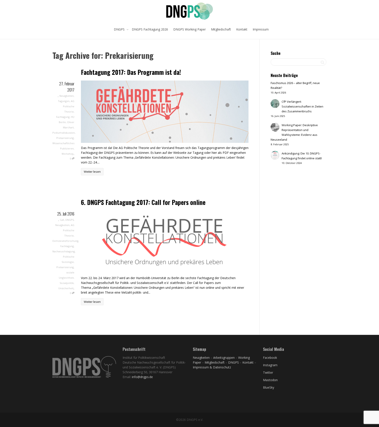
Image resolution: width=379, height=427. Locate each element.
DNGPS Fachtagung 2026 (150, 29)
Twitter (268, 372)
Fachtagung (63, 116)
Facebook (270, 357)
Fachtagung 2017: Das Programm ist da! (131, 72)
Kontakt (241, 29)
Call (62, 219)
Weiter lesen (92, 172)
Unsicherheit (65, 288)
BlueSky (268, 387)
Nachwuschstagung (63, 251)
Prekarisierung (65, 138)
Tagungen (64, 101)
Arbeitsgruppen (224, 357)
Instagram (270, 365)
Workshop (67, 153)
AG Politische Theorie (68, 106)
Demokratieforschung (65, 240)
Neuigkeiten (66, 95)
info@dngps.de (142, 377)
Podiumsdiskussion (63, 132)
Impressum (261, 29)
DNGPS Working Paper (189, 29)
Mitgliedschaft (221, 29)
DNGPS (119, 29)
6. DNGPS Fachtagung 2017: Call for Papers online (143, 202)
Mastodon (270, 380)
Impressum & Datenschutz (212, 367)
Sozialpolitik (67, 283)
